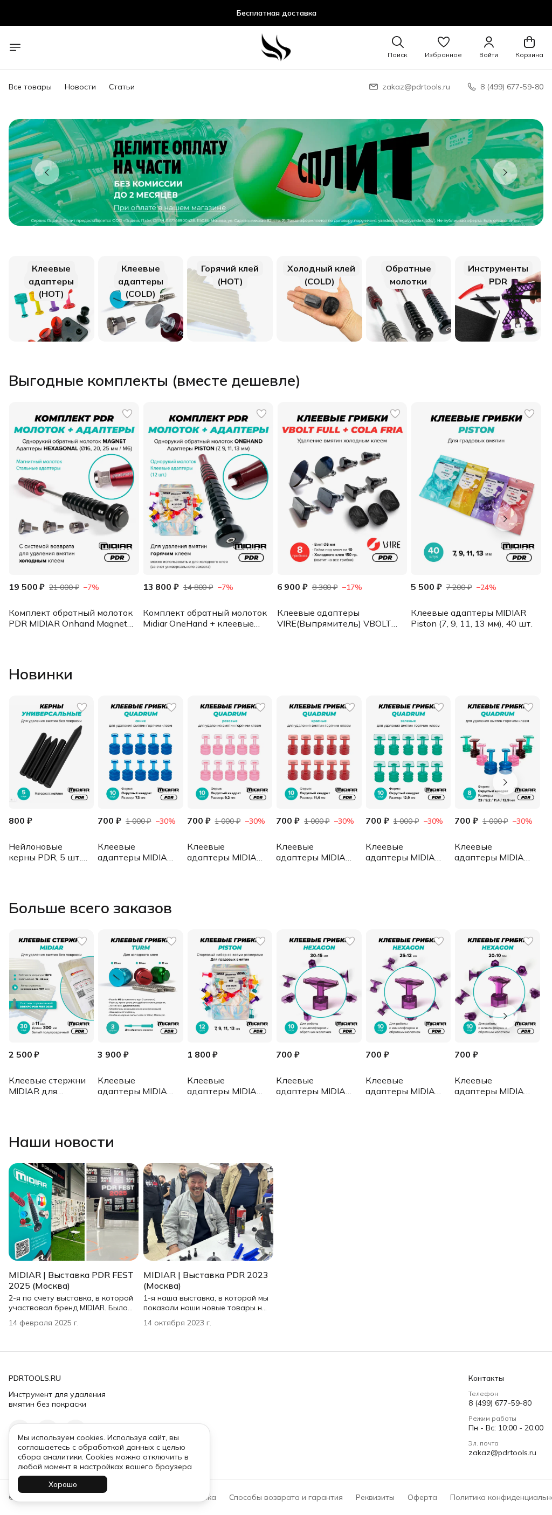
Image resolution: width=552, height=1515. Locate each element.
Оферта (422, 1497)
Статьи (122, 87)
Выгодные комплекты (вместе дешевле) (155, 380)
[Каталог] (15, 47)
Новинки (41, 674)
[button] (443, 47)
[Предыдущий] (46, 172)
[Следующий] (505, 172)
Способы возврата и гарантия (286, 1497)
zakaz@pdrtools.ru (502, 1452)
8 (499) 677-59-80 (500, 1403)
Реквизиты (375, 1497)
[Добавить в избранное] (127, 414)
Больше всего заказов (90, 907)
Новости (80, 87)
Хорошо (63, 1484)
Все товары (30, 87)
